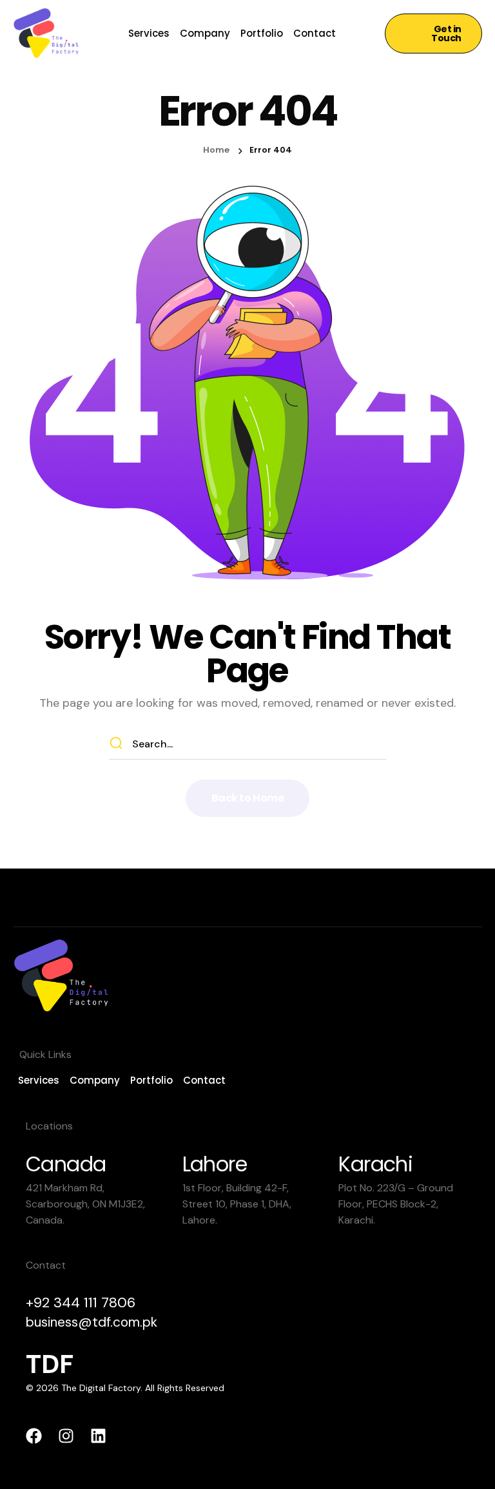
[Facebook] (34, 1436)
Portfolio (261, 33)
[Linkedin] (98, 1436)
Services (149, 33)
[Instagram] (66, 1436)
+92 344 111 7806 (80, 1302)
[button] (433, 33)
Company (205, 33)
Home (216, 150)
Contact (314, 33)
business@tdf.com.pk (91, 1322)
